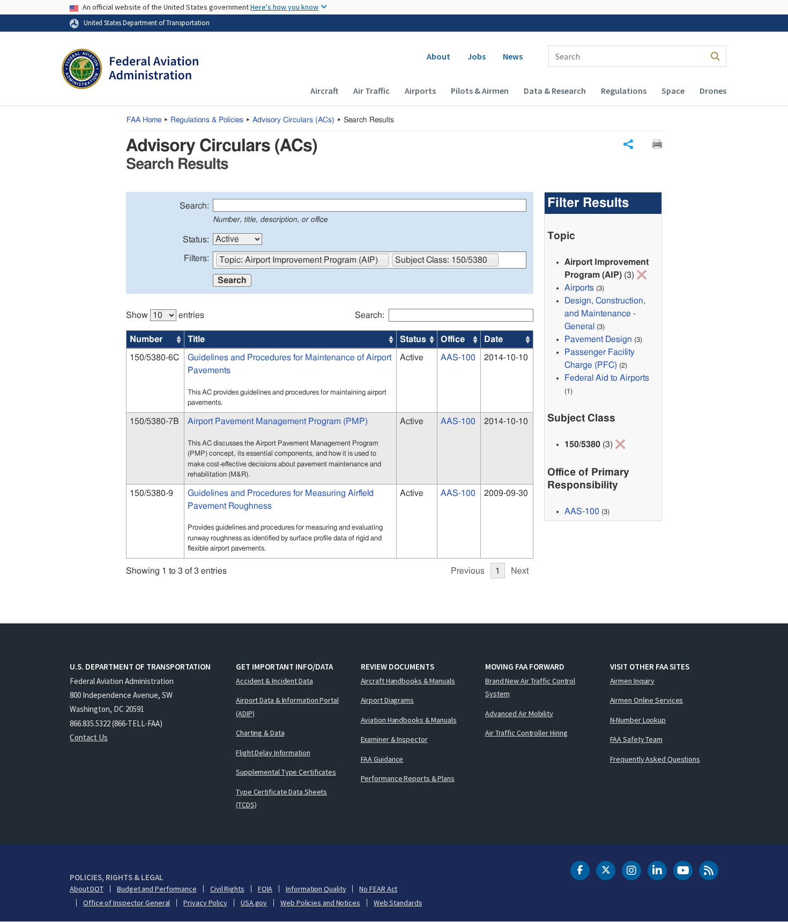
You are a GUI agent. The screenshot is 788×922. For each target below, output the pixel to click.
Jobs (476, 56)
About (438, 56)
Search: (194, 206)
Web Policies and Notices (320, 902)
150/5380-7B (154, 421)
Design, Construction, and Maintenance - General (604, 313)
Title (196, 339)
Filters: (196, 258)
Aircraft (324, 90)
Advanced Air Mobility (519, 713)
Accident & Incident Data (274, 681)
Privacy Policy (205, 902)
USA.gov (254, 902)
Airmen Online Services (646, 700)
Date (493, 339)
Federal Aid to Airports (606, 378)
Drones (713, 90)
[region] (329, 438)
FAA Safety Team (636, 739)
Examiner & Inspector (394, 739)
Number (146, 339)
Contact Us (89, 737)
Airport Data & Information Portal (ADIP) (287, 706)
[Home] (130, 70)
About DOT (86, 889)
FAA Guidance (382, 759)
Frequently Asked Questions (655, 759)
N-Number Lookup (638, 720)
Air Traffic (371, 90)
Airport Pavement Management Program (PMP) (278, 421)
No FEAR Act (378, 889)
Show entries (165, 315)
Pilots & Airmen (480, 90)
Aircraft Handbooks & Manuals (408, 681)
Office (453, 339)
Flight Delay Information (273, 752)
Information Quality (316, 889)
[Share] (628, 144)
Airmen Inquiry (632, 681)
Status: (196, 239)
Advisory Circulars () (293, 120)
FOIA (265, 889)
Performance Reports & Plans (408, 778)
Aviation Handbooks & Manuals (409, 720)
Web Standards (398, 902)
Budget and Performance (157, 889)
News (513, 56)
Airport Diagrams (387, 700)
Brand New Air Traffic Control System (530, 687)
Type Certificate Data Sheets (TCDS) (281, 798)
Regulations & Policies (206, 120)
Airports (420, 90)
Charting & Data (260, 733)
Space (673, 90)
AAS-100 (458, 357)
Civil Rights (227, 889)
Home (144, 120)
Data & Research (555, 90)
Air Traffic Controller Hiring (526, 733)
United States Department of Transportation (147, 22)
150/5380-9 (151, 493)
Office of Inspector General (126, 902)
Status (413, 339)
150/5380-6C (154, 357)
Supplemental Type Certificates (286, 772)
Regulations (623, 90)
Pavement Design (598, 339)
